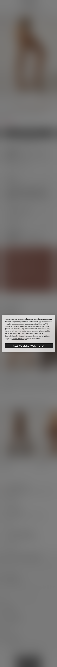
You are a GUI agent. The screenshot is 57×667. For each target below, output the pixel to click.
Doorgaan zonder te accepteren (39, 319)
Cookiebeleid (10, 336)
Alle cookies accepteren (28, 346)
